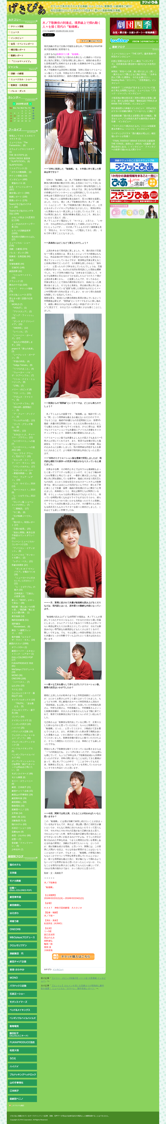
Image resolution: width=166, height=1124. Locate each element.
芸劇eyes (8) (18, 832)
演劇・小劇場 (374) (18, 249)
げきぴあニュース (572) (20, 294)
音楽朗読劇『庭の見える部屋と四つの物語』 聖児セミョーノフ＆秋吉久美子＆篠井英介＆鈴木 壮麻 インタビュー (133, 118)
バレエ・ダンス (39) (18, 252)
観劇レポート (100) (18, 196)
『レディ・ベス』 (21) (22, 561)
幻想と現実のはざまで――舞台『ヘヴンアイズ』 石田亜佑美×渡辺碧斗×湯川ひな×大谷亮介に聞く (133, 64)
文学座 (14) (17, 813)
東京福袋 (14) (18, 616)
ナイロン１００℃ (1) (21, 720)
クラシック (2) (16, 281)
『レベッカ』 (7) (19, 331)
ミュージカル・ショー (21, 79)
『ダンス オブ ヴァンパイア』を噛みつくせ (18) (24, 572)
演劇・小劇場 (17, 73)
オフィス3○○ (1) (19, 647)
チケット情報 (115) (18, 176)
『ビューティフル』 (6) (23, 403)
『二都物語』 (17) (20, 508)
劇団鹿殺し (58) (19, 802)
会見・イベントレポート (22, 44)
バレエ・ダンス (18, 91)
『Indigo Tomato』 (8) (22, 365)
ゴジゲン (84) (18, 716)
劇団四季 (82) (15, 271)
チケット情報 (17, 26)
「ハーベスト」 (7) (21, 682)
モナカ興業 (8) (18, 777)
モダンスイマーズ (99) (22, 773)
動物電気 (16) (18, 806)
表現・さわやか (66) (21, 835)
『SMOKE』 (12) (20, 328)
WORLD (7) (17, 304)
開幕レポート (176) (18, 200)
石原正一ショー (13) (21, 828)
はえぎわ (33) (18, 685)
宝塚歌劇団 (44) (16, 264)
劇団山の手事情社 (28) (22, 794)
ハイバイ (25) (18, 728)
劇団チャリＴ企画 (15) (22, 791)
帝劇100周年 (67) (20, 565)
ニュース (15, 32)
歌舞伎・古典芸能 (19, 85)
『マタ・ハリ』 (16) (21, 393)
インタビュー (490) (18, 179)
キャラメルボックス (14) (23, 699)
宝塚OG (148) (18, 267)
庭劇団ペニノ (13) (20, 809)
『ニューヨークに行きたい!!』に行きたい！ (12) (24, 581)
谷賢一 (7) (16, 839)
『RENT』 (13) (19, 431)
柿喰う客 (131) (18, 817)
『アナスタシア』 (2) (22, 311)
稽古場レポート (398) (19, 193)
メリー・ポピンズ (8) (22, 389)
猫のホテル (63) (19, 824)
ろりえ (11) (17, 689)
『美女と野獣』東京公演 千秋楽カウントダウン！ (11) (23, 535)
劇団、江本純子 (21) (21, 787)
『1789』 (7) (18, 386)
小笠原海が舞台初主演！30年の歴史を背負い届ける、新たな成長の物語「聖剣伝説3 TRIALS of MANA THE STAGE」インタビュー (134, 101)
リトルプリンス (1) (18, 168)
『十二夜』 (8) (18, 512)
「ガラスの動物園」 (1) (20, 172)
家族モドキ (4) (18, 183)
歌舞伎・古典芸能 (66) (19, 256)
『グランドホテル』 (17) (23, 466)
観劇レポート (17, 55)
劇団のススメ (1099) (18, 643)
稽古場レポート (18, 49)
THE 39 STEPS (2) (18, 155)
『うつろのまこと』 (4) (23, 369)
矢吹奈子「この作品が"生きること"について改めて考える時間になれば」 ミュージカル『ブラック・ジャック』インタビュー (133, 90)
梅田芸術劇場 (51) (20, 620)
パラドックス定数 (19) (22, 731)
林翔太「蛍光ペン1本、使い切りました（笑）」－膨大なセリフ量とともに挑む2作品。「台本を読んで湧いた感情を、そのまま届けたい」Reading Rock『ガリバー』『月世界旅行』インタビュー (134, 77)
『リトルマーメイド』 (21, 61)
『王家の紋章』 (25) (21, 529)
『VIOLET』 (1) (19, 308)
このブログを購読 (17, 1105)
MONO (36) (17, 675)
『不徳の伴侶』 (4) (21, 361)
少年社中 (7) (17, 849)
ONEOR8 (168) (19, 678)
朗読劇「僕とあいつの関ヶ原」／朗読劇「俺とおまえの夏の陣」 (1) (23, 610)
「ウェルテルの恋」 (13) (23, 420)
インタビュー (58, 969)
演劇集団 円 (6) (19, 820)
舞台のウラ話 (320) (18, 285)
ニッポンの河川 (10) (21, 724)
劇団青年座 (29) (19, 798)
